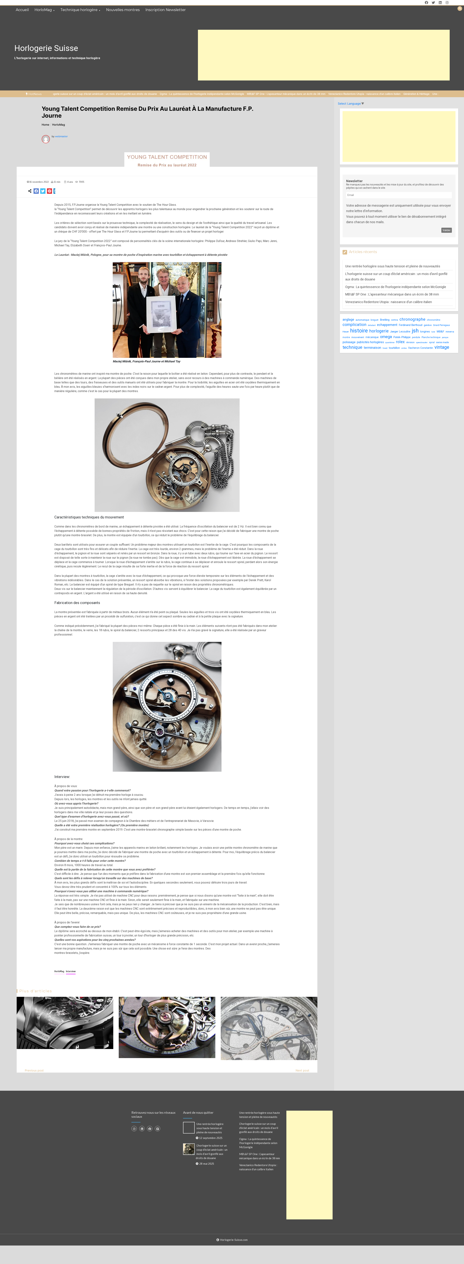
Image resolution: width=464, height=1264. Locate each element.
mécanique (372, 337)
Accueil (22, 10)
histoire (359, 331)
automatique (362, 319)
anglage (348, 319)
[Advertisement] (324, 55)
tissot (385, 348)
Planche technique (431, 337)
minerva (450, 331)
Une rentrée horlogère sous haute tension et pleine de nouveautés (406, 93)
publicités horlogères (370, 342)
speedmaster (422, 342)
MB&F (440, 331)
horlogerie (379, 331)
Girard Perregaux (441, 325)
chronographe (412, 319)
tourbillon (394, 347)
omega (386, 336)
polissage (349, 342)
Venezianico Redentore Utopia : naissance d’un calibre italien (299, 93)
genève (428, 325)
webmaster (61, 136)
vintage (441, 347)
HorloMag (43, 10)
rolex (400, 342)
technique (352, 347)
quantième (390, 342)
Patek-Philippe (402, 337)
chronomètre (433, 320)
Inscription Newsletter (165, 10)
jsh (415, 331)
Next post (302, 1070)
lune (433, 332)
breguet (374, 320)
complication (354, 324)
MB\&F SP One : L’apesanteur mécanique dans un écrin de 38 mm (221, 93)
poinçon (445, 337)
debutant (372, 325)
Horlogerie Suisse (46, 48)
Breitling (385, 319)
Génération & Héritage (351, 93)
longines (425, 331)
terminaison (372, 347)
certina (394, 320)
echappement (387, 324)
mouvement (357, 337)
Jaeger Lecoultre (400, 331)
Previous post (34, 1070)
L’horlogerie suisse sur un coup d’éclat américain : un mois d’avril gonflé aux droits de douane (258, 1127)
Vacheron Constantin (420, 347)
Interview (71, 971)
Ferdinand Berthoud (410, 324)
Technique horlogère (79, 10)
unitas (404, 348)
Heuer (346, 331)
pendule (416, 337)
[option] (137, 94)
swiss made (442, 342)
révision (410, 342)
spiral (432, 342)
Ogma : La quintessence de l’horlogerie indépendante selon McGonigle (137, 93)
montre (346, 337)
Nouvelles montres (123, 10)
